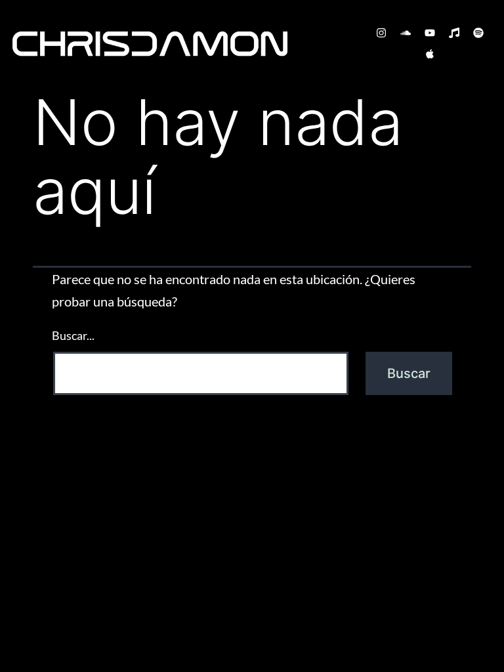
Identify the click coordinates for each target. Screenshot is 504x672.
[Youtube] (429, 32)
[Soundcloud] (405, 32)
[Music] (454, 32)
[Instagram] (381, 32)
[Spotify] (478, 32)
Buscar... (73, 335)
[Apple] (429, 53)
